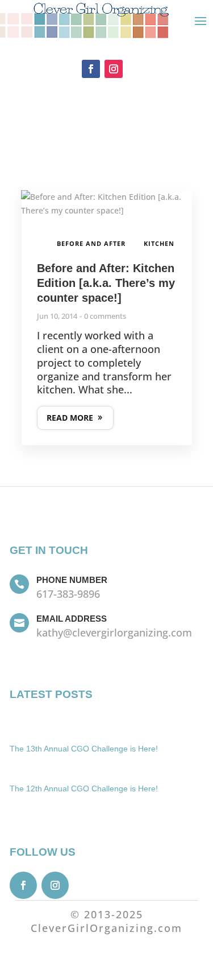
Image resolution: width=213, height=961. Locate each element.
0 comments (105, 316)
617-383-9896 (68, 594)
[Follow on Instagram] (114, 69)
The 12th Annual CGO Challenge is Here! (84, 788)
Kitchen (159, 243)
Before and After (91, 243)
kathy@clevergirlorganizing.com (114, 632)
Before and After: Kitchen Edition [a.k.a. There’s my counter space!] (106, 283)
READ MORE (70, 417)
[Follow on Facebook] (91, 69)
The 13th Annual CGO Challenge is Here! (84, 748)
